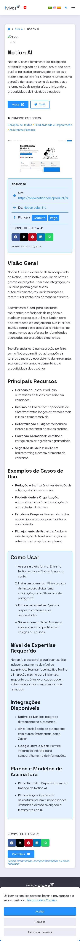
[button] (16, 237)
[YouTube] (25, 7)
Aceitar (40, 911)
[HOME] (9, 29)
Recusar (40, 922)
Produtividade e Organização (53, 125)
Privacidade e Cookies (41, 900)
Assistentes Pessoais (22, 130)
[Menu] (73, 7)
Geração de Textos (20, 125)
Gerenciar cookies (40, 932)
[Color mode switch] (66, 7)
